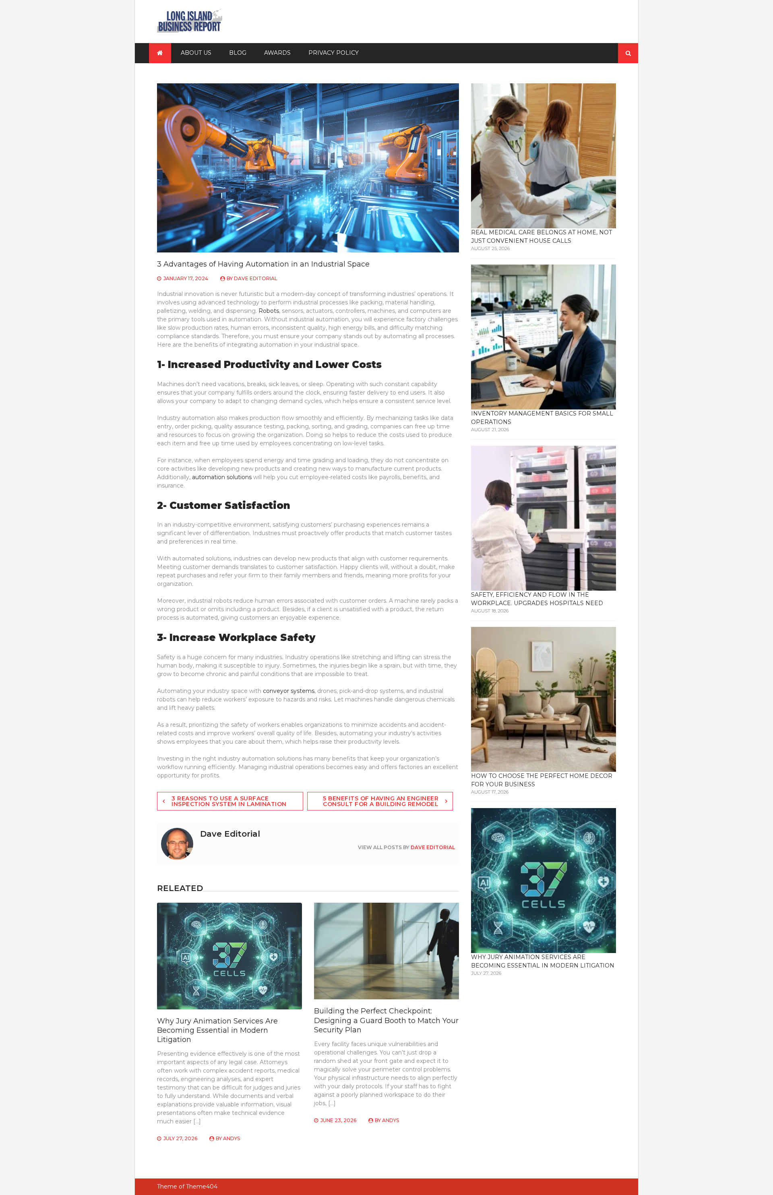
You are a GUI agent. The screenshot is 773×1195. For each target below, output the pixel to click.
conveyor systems (288, 691)
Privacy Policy (333, 52)
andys (231, 1138)
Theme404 (201, 1186)
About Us (196, 52)
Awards (277, 52)
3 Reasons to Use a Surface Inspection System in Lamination (229, 801)
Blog (237, 52)
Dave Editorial (255, 278)
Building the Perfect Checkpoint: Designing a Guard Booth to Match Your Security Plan (386, 1020)
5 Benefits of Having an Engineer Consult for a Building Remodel (380, 801)
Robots (268, 310)
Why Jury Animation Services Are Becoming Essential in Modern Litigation (217, 1030)
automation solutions (222, 477)
